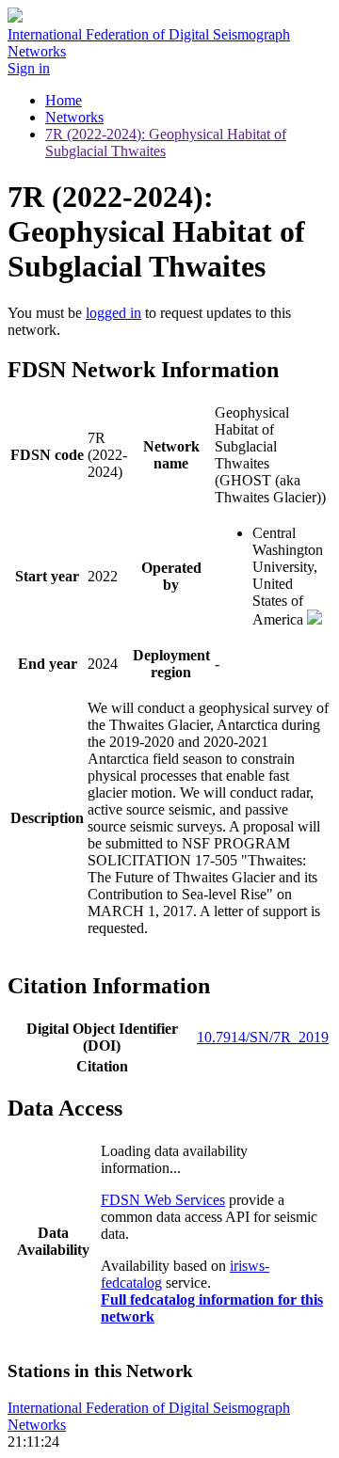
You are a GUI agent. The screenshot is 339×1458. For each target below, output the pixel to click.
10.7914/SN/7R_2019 (263, 1037)
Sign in (29, 68)
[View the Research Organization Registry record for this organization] (314, 619)
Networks (74, 117)
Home (63, 100)
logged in (113, 313)
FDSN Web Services (163, 1200)
